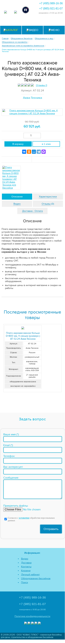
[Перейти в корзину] (58, 21)
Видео (24, 558)
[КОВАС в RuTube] (25, 10)
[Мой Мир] (34, 152)
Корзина (25, 570)
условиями (24, 518)
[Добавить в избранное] (47, 159)
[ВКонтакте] (24, 152)
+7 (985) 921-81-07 (51, 8)
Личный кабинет (30, 574)
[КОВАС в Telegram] (15, 12)
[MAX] (43, 152)
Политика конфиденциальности (32, 616)
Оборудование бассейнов (35, 578)
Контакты (26, 566)
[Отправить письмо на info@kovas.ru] (41, 21)
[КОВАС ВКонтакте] (36, 623)
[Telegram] (39, 152)
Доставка (26, 562)
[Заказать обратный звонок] (49, 21)
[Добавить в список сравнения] (17, 159)
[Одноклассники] (29, 152)
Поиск (24, 582)
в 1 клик (46, 144)
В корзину (18, 144)
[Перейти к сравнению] (24, 21)
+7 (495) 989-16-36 (51, 3)
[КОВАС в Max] (5, 12)
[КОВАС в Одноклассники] (39, 623)
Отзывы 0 (41, 85)
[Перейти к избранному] (32, 21)
